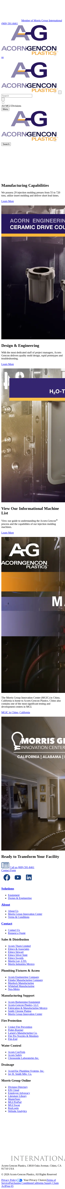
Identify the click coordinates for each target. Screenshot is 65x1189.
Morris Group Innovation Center (25, 914)
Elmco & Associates (18, 949)
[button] (2, 58)
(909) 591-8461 (9, 23)
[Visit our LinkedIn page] (28, 882)
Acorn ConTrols (16, 1052)
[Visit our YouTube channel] (17, 882)
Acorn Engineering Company (23, 977)
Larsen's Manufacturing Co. (22, 1033)
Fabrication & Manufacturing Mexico (27, 1008)
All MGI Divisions (11, 105)
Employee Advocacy (19, 1093)
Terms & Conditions (18, 917)
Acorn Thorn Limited (19, 946)
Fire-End (12, 1039)
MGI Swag (14, 1105)
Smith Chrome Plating (19, 1011)
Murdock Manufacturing (21, 983)
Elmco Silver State (18, 955)
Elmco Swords (16, 958)
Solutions (7, 888)
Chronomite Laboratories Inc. (23, 1058)
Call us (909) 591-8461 (21, 867)
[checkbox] (32, 102)
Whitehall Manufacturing (21, 986)
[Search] (3, 99)
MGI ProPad (15, 1102)
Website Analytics (17, 1111)
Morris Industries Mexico (21, 964)
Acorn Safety (15, 1055)
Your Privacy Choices (35, 1180)
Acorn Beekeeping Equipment (24, 1002)
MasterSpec (14, 1099)
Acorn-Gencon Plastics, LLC (23, 1005)
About (5, 904)
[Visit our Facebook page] (6, 882)
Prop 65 (9, 1186)
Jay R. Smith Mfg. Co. (20, 1074)
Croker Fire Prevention (20, 1027)
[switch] (3, 103)
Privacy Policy (9, 1180)
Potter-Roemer (15, 1030)
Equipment (14, 895)
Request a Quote (17, 933)
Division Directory (18, 1087)
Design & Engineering (20, 898)
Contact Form (8, 870)
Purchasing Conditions (21, 1183)
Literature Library (17, 1096)
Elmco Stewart (16, 952)
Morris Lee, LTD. (17, 961)
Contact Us (14, 930)
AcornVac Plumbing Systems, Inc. (26, 1071)
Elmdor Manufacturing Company (25, 980)
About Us (13, 911)
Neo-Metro (14, 989)
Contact (6, 923)
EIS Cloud (13, 1090)
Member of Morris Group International (41, 20)
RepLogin (13, 1108)
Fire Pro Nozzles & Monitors (23, 1036)
